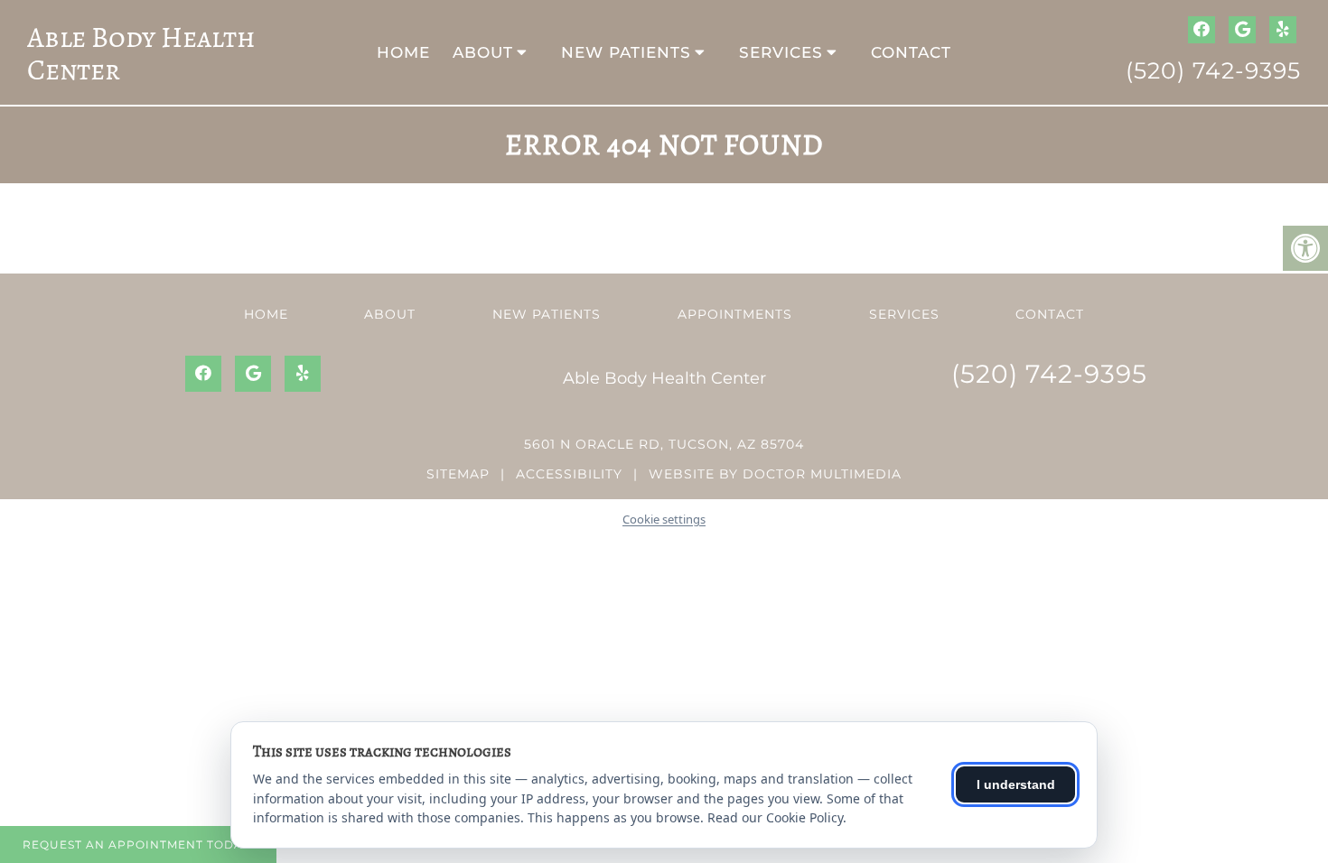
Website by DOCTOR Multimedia (775, 474)
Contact (911, 52)
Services (781, 52)
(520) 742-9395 (1213, 70)
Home (403, 52)
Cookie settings (664, 519)
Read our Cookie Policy (775, 817)
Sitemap (458, 474)
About (483, 52)
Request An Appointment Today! (138, 844)
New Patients (626, 52)
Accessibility (569, 474)
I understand (1016, 784)
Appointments (735, 314)
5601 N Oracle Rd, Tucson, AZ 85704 (664, 444)
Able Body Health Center (141, 53)
